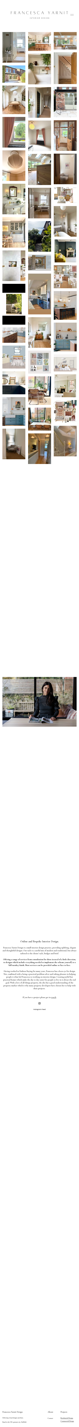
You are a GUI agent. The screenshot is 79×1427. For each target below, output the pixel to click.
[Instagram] (39, 1003)
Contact (50, 1418)
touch (53, 997)
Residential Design (67, 1418)
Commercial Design (67, 1421)
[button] (11, 1028)
